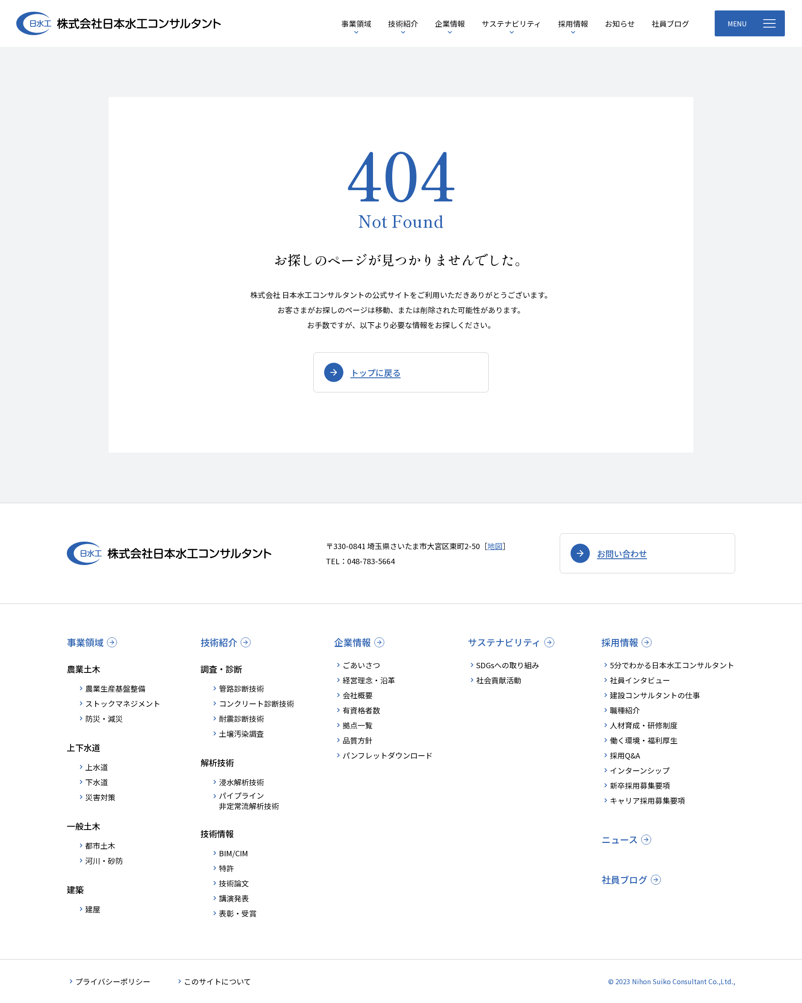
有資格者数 (361, 710)
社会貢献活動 (498, 680)
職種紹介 (625, 710)
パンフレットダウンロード (388, 755)
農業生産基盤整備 (115, 688)
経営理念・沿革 (369, 680)
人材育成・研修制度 (644, 725)
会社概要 (358, 695)
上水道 (96, 767)
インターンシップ (640, 770)
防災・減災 (104, 718)
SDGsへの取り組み (507, 665)
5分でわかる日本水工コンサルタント (672, 665)
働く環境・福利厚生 (644, 740)
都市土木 (100, 845)
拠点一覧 (358, 725)
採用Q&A (625, 755)
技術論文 (234, 883)
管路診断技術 (241, 688)
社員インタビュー (640, 680)
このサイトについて (217, 981)
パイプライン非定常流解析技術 (249, 800)
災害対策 (100, 797)
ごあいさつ (361, 665)
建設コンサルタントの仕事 (655, 695)
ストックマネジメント (122, 703)
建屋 (92, 909)
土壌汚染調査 (241, 733)
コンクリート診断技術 (256, 703)
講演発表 (234, 898)
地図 (495, 545)
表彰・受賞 (237, 913)
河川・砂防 (104, 860)
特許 (226, 868)
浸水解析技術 (241, 782)
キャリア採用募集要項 (647, 800)
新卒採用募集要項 (640, 785)
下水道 (96, 782)
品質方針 (358, 740)
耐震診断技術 (241, 718)
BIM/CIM (233, 853)
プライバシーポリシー (112, 981)
